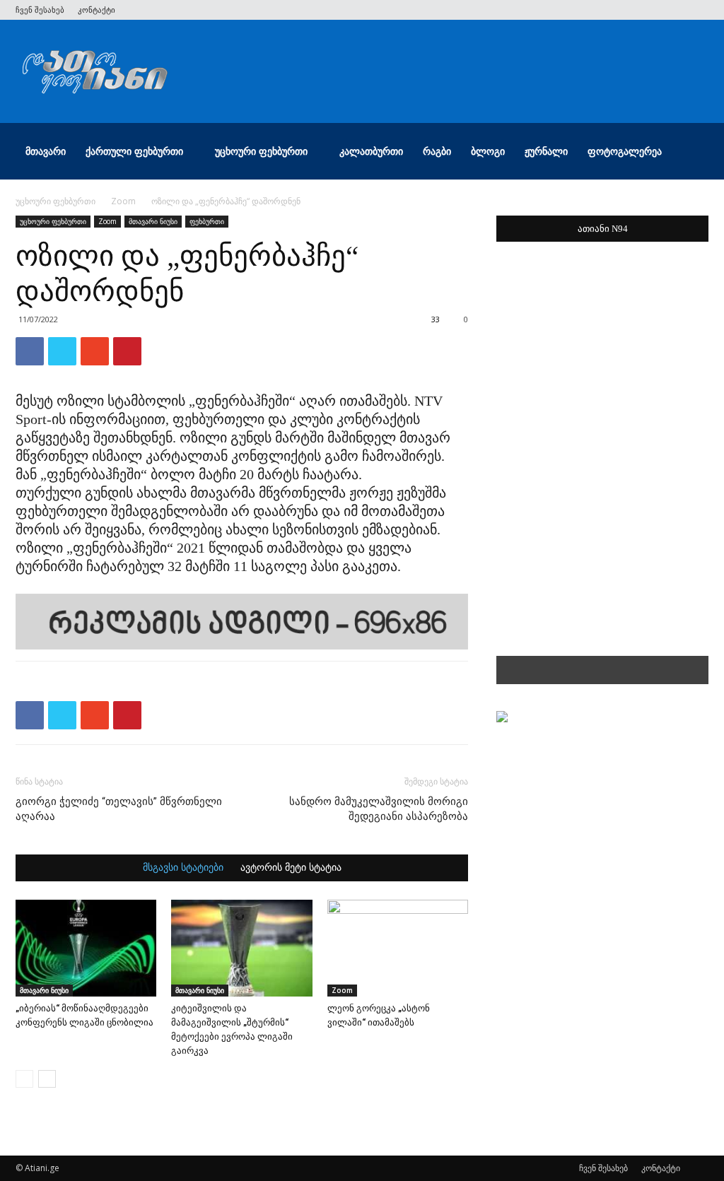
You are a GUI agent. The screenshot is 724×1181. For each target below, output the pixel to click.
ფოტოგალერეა (625, 151)
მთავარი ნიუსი (153, 221)
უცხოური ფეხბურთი (261, 151)
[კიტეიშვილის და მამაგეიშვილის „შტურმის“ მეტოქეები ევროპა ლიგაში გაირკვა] (241, 948)
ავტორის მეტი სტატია (290, 868)
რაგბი (437, 151)
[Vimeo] (651, 10)
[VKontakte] (674, 10)
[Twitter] (627, 10)
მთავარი (45, 151)
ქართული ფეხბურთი (134, 151)
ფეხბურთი (206, 221)
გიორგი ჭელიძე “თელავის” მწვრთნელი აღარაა (119, 809)
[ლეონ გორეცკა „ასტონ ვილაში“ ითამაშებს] (397, 948)
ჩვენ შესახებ (40, 9)
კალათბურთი (371, 151)
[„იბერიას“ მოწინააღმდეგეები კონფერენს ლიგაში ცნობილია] (86, 948)
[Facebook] (604, 10)
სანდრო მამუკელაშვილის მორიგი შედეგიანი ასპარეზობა (378, 809)
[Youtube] (697, 10)
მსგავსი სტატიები (183, 868)
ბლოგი (488, 151)
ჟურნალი (546, 151)
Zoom (123, 201)
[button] (691, 152)
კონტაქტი (96, 9)
